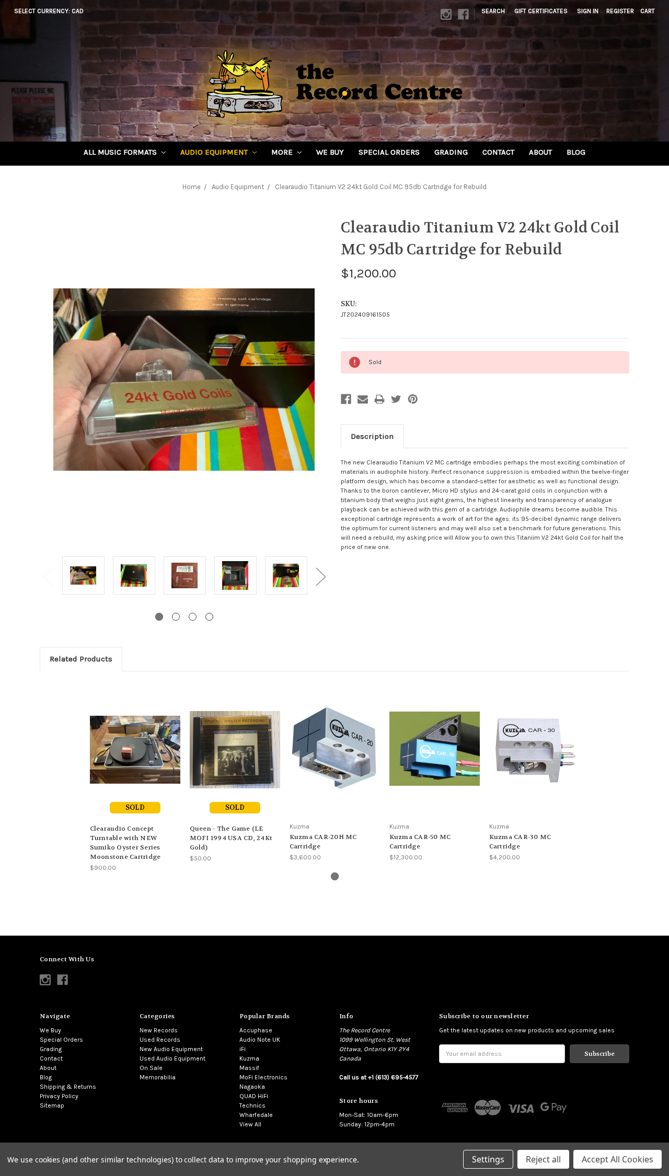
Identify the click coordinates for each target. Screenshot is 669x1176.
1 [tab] (159, 617)
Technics (252, 1105)
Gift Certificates (541, 11)
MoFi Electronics (263, 1077)
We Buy (330, 152)
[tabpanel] (83, 576)
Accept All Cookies (617, 1159)
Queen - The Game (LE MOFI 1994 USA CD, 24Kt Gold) (231, 838)
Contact (498, 152)
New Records (159, 1030)
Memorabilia (158, 1077)
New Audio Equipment (171, 1049)
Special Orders (389, 152)
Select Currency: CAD (49, 11)
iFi (242, 1049)
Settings (488, 1159)
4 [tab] (209, 617)
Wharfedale (256, 1115)
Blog (576, 152)
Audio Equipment (215, 152)
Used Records (160, 1039)
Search (493, 11)
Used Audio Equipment (172, 1058)
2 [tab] (176, 617)
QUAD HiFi (253, 1096)
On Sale (151, 1068)
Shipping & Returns (68, 1086)
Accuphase (255, 1030)
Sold (135, 807)
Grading (451, 152)
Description (372, 436)
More (283, 152)
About (540, 152)
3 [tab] (193, 617)
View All (250, 1124)
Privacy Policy (59, 1096)
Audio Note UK (259, 1039)
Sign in (587, 11)
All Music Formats (121, 152)
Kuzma (249, 1058)
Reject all (543, 1159)
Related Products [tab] (81, 658)
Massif (249, 1068)
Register (620, 11)
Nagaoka (252, 1086)
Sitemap (52, 1105)
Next (320, 576)
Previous (47, 576)
